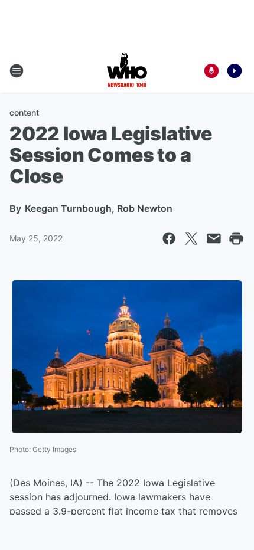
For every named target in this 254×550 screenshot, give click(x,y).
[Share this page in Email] (214, 238)
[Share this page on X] (191, 238)
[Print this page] (236, 238)
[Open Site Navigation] (16, 71)
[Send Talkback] (211, 71)
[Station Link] (127, 71)
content (24, 112)
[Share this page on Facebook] (169, 238)
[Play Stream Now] (234, 71)
